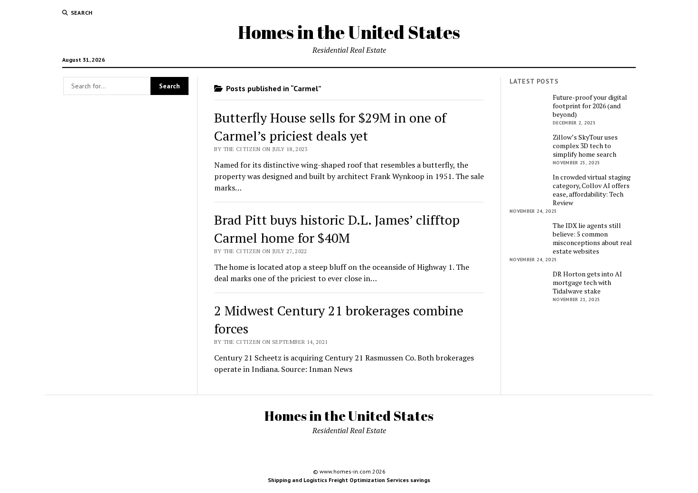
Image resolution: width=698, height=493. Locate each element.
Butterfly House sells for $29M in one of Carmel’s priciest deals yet (330, 126)
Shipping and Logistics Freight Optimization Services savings (349, 480)
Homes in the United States (349, 32)
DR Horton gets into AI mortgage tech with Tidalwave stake (587, 282)
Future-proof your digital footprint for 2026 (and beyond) (590, 106)
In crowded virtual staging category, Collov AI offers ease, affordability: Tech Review (592, 190)
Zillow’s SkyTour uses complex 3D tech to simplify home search (585, 146)
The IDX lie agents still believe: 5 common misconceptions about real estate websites (592, 238)
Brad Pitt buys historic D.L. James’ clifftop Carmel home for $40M (337, 228)
